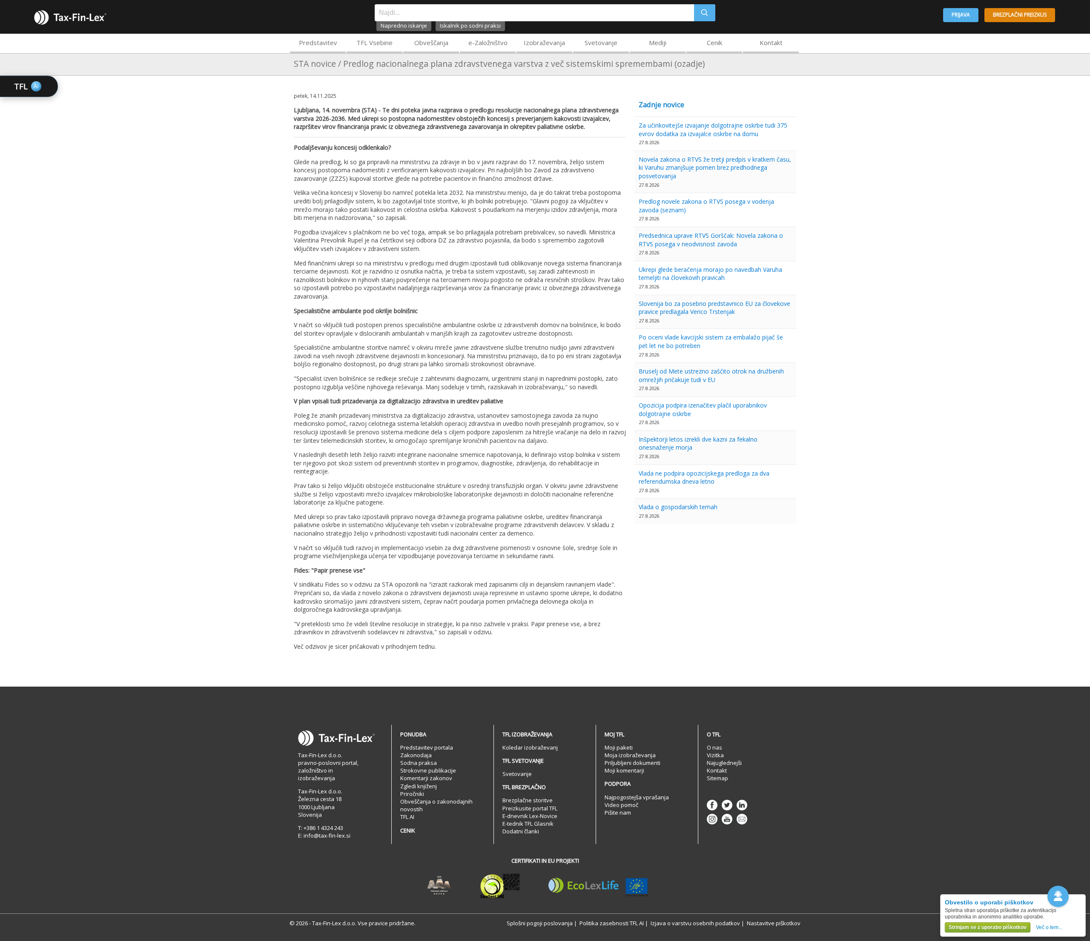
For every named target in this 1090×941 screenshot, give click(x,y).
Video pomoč (621, 805)
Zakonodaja (416, 755)
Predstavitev (318, 42)
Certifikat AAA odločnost (439, 885)
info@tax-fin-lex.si (327, 835)
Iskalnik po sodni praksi (470, 25)
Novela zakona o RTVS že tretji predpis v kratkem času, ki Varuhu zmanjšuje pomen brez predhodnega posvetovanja (715, 167)
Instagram (712, 819)
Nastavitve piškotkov (773, 923)
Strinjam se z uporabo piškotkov (988, 927)
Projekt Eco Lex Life (598, 885)
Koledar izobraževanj (530, 747)
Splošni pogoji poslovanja (540, 923)
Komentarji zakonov (426, 778)
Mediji (657, 42)
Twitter (727, 805)
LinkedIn (742, 805)
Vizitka (715, 755)
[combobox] (534, 12)
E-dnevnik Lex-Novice (529, 816)
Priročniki (412, 794)
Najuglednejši (724, 763)
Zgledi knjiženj (418, 786)
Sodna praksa (418, 763)
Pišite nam (618, 812)
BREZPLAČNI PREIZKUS (1020, 14)
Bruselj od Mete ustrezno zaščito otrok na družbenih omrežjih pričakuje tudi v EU (711, 375)
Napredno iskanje (404, 25)
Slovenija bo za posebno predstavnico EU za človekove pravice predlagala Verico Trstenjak (714, 307)
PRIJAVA (961, 14)
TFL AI (407, 817)
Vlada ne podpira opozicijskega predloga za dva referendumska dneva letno (704, 477)
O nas (714, 747)
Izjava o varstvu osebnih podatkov (695, 923)
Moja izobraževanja (630, 755)
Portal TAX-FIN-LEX (70, 17)
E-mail (742, 819)
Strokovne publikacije (428, 770)
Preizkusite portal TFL (529, 808)
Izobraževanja (544, 42)
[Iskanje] (704, 12)
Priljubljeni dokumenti (632, 763)
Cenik (714, 42)
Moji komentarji (624, 770)
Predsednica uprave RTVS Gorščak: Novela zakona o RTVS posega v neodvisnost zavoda (711, 239)
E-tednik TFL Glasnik (528, 823)
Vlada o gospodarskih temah (678, 507)
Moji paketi (619, 747)
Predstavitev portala (426, 747)
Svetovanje (601, 42)
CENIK (407, 830)
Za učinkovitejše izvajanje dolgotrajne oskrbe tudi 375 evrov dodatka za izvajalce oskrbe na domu (713, 129)
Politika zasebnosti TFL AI (611, 923)
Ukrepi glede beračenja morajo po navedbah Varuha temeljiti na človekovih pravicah (710, 273)
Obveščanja (431, 42)
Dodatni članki (520, 831)
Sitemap (717, 778)
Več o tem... (1049, 927)
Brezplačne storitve (527, 800)
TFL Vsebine (374, 42)
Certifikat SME (500, 885)
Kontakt (771, 42)
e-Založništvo (488, 42)
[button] (1058, 896)
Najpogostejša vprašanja (637, 797)
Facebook (712, 805)
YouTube (727, 819)
